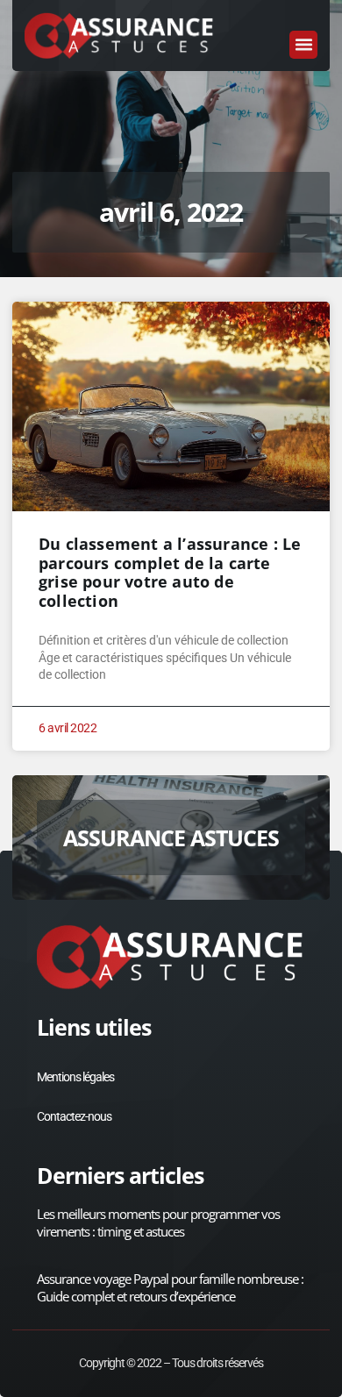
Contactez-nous (74, 1116)
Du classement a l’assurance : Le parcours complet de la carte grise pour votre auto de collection (170, 572)
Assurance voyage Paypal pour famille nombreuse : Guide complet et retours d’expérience (170, 1287)
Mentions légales (75, 1077)
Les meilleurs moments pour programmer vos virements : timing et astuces (158, 1222)
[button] (303, 45)
